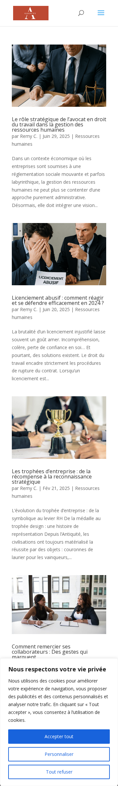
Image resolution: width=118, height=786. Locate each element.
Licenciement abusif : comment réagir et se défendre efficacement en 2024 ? (58, 300)
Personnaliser (59, 754)
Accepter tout (59, 736)
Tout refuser (59, 772)
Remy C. (28, 136)
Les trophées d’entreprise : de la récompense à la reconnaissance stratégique (52, 476)
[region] (59, 722)
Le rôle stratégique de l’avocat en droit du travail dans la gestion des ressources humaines (59, 124)
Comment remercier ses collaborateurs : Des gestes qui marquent (50, 652)
